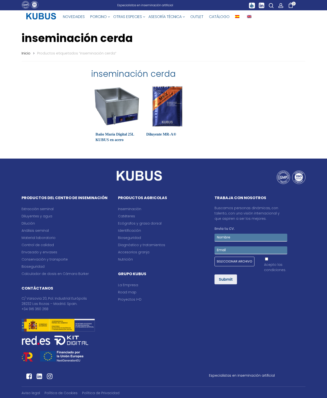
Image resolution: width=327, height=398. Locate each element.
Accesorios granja (133, 252)
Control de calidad (38, 245)
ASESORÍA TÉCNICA (165, 16)
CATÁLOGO (219, 16)
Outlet (196, 16)
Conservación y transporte (45, 259)
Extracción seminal (38, 209)
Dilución (28, 223)
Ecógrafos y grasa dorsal (140, 223)
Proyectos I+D (129, 299)
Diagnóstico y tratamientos (141, 245)
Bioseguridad (33, 266)
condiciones (274, 269)
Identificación (129, 230)
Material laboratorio (39, 237)
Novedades (74, 16)
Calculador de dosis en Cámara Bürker (55, 273)
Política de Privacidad (100, 393)
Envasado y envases (39, 252)
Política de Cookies (61, 393)
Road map (127, 292)
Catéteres (126, 216)
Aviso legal (31, 393)
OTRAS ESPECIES (128, 16)
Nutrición (125, 259)
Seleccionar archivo (234, 261)
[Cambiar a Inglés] (249, 16)
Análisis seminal (35, 230)
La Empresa (128, 285)
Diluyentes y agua (37, 216)
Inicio (26, 53)
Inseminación (129, 209)
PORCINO (99, 16)
